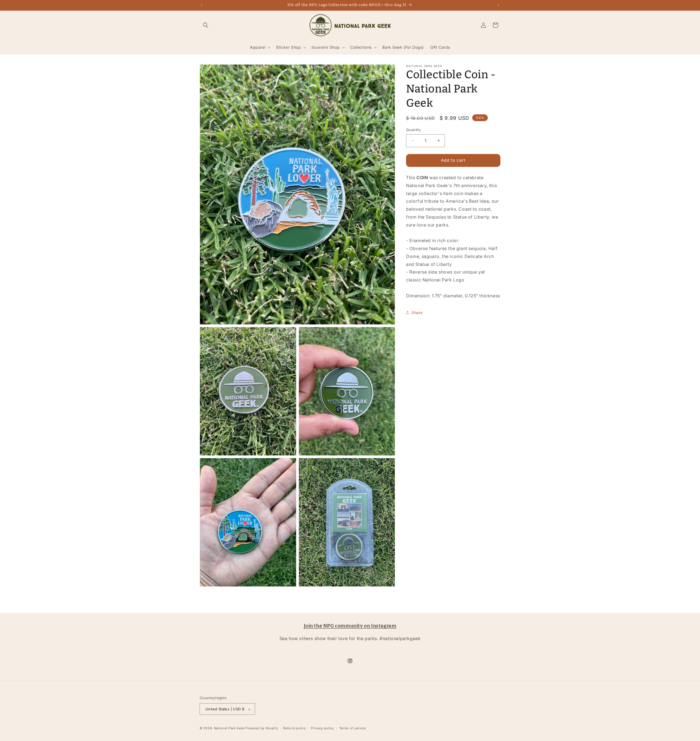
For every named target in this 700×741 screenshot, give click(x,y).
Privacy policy (322, 728)
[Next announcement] (498, 5)
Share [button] (417, 312)
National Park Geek (229, 728)
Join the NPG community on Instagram (350, 626)
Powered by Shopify (262, 728)
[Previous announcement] (202, 5)
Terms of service (352, 728)
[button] (206, 25)
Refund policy (294, 728)
